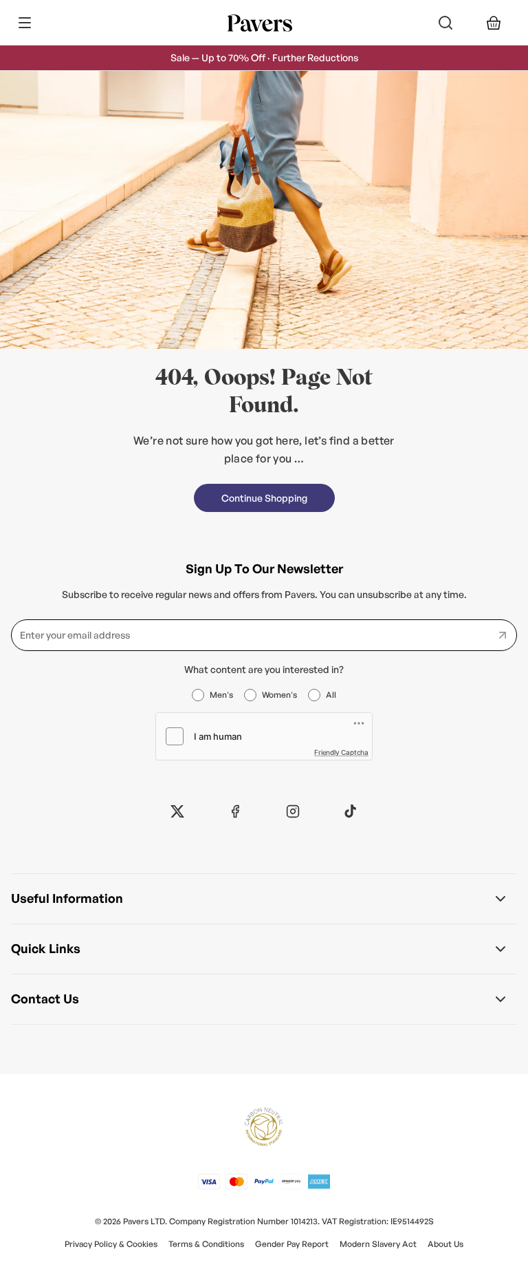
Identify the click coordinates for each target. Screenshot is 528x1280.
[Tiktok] (351, 811)
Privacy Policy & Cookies (111, 1244)
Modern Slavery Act (378, 1244)
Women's (279, 695)
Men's (221, 695)
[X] (177, 811)
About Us (445, 1244)
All (331, 695)
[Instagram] (293, 811)
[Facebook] (235, 811)
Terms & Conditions (206, 1244)
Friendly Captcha (341, 752)
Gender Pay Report (292, 1244)
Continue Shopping (264, 498)
